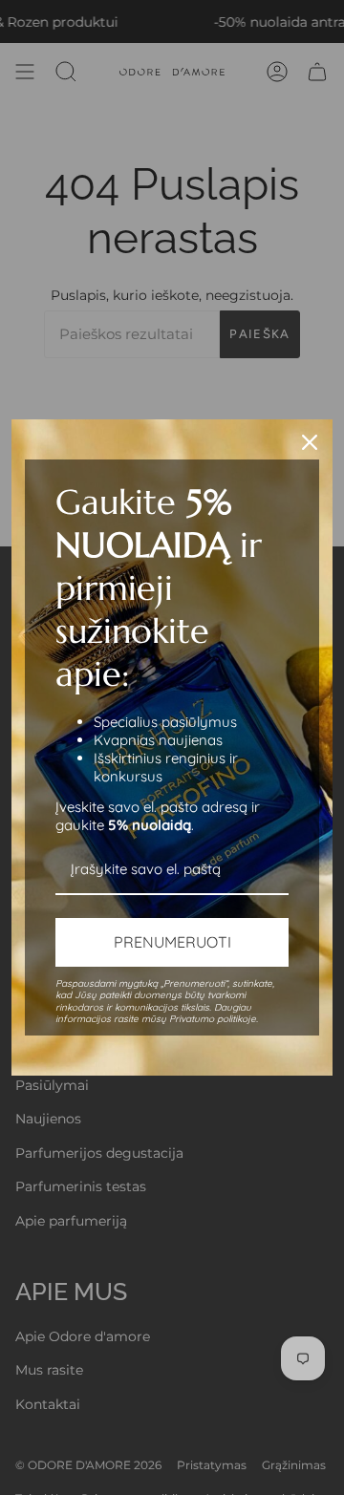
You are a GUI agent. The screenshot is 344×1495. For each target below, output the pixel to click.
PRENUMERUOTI (172, 941)
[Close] (310, 442)
